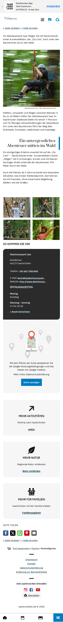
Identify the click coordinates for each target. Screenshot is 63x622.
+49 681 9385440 (28, 271)
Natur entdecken (31, 471)
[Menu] (58, 617)
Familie (35, 548)
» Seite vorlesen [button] (11, 28)
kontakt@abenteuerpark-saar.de (32, 278)
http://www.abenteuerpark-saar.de (33, 281)
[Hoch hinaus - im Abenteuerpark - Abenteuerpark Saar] (16, 207)
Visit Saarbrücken (21, 548)
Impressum (31, 559)
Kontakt (31, 564)
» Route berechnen (20, 311)
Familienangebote (31, 512)
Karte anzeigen (31, 382)
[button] (48, 19)
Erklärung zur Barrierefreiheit (31, 572)
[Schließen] (2, 6)
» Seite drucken (29, 28)
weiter (31, 429)
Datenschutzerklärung (31, 568)
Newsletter (33, 595)
